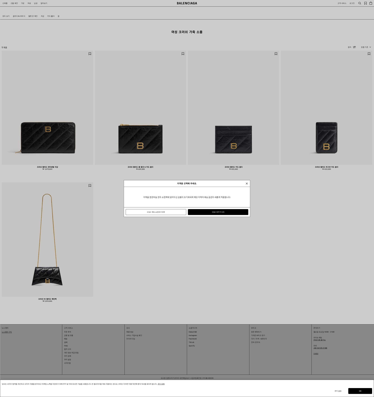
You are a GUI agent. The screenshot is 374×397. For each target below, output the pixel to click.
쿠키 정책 (161, 384)
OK (360, 391)
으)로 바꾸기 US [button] (218, 212)
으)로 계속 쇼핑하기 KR (156, 212)
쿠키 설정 (338, 391)
